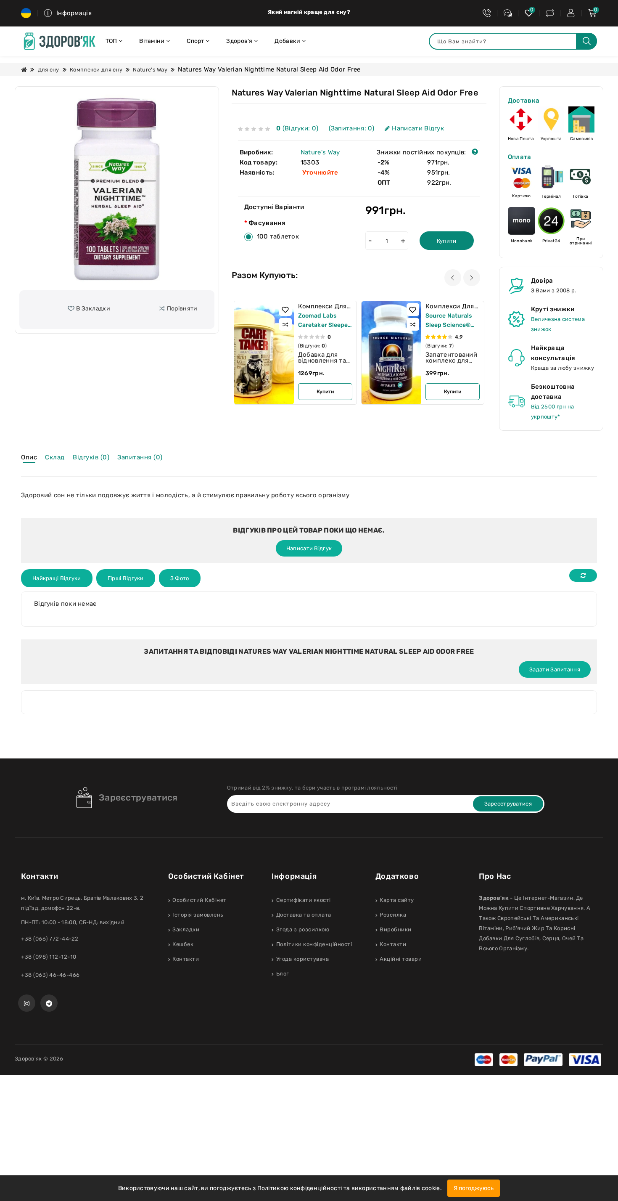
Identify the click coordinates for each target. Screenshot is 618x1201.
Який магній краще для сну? (309, 12)
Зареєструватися (138, 797)
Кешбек (182, 944)
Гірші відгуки (126, 578)
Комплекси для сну (96, 69)
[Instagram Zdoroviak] (26, 1003)
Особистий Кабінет (199, 900)
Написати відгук (418, 128)
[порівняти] (285, 324)
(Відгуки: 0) (298, 128)
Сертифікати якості (303, 900)
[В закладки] (285, 309)
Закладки (185, 929)
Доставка (523, 100)
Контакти (185, 959)
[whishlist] (529, 13)
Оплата (519, 157)
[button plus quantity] (403, 240)
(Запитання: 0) (352, 128)
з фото (179, 578)
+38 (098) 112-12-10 (49, 957)
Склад (55, 457)
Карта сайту (397, 900)
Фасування (266, 223)
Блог (282, 973)
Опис (29, 457)
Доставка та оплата (303, 915)
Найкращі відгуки (56, 578)
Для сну (48, 69)
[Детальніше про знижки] (475, 152)
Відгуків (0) (91, 457)
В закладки (93, 308)
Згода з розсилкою (302, 929)
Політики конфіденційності (314, 944)
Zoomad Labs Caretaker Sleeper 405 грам (324, 325)
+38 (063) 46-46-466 (50, 975)
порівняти (182, 308)
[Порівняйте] (550, 13)
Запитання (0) (140, 457)
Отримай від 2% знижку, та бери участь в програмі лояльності (312, 788)
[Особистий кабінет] (571, 13)
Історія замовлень (198, 915)
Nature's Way (150, 69)
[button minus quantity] (370, 240)
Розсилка (393, 915)
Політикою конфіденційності (299, 1188)
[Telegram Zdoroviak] (49, 1003)
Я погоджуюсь (474, 1188)
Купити (447, 241)
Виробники (396, 929)
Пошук (586, 41)
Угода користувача (302, 959)
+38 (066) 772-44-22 (50, 939)
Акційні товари (401, 959)
